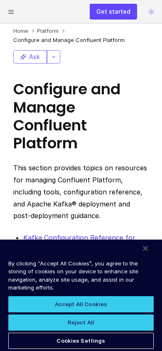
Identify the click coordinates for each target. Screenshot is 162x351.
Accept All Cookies (81, 304)
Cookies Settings (80, 340)
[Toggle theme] (151, 11)
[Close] (145, 248)
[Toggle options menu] (53, 57)
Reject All (81, 322)
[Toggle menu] (10, 11)
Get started (113, 11)
